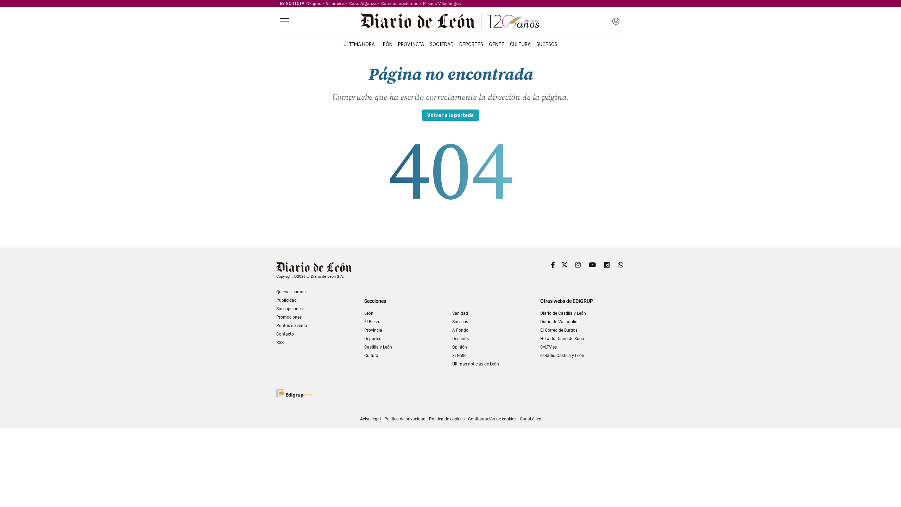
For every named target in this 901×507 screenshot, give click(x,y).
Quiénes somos (290, 291)
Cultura (520, 44)
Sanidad (460, 313)
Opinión (459, 347)
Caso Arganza (363, 3)
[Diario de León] (450, 21)
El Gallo (459, 355)
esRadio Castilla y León (562, 355)
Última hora (359, 44)
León (386, 44)
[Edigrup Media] (293, 393)
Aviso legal (370, 419)
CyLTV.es (548, 347)
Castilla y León (378, 347)
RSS (280, 342)
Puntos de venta (291, 325)
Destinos (460, 338)
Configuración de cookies (492, 419)
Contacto (285, 334)
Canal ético (530, 419)
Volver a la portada (450, 115)
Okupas (313, 3)
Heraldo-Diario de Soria (562, 338)
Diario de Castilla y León (563, 313)
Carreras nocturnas (399, 3)
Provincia (411, 44)
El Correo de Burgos (559, 330)
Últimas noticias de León (475, 364)
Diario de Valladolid (559, 321)
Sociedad (442, 44)
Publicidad (286, 300)
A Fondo (460, 330)
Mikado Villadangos (442, 3)
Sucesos (546, 44)
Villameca (335, 3)
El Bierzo (372, 321)
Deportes (471, 44)
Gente (496, 44)
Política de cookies (447, 419)
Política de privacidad (405, 419)
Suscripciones (289, 308)
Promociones (289, 317)
